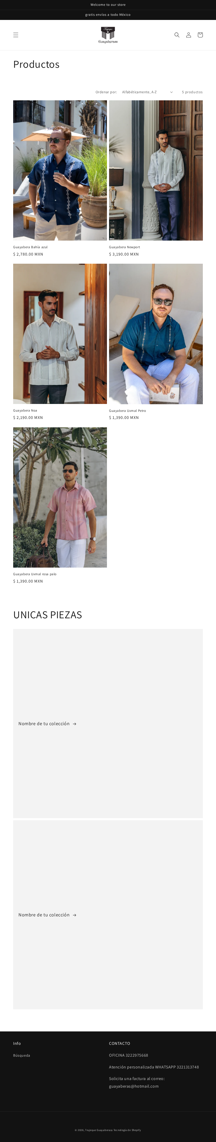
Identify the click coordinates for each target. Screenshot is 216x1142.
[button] (16, 35)
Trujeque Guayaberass (99, 1130)
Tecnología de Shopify (127, 1130)
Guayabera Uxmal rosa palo (35, 574)
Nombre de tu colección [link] (44, 723)
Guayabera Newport (124, 247)
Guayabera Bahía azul (30, 247)
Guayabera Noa (25, 410)
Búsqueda (21, 1055)
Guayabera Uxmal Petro (127, 411)
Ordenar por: (106, 92)
